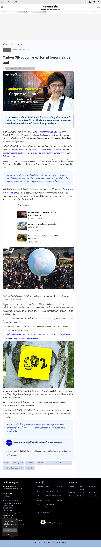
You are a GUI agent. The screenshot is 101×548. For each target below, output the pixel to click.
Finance (47, 486)
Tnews (82, 496)
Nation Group (82, 487)
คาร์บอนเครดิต (30, 463)
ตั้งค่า (10, 534)
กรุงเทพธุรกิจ (73, 492)
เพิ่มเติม (5, 526)
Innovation (20, 44)
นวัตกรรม (6, 463)
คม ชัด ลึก (92, 486)
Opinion (59, 500)
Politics (59, 495)
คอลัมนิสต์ (40, 463)
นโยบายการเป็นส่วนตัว (49, 505)
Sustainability (49, 491)
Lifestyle (39, 500)
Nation (82, 492)
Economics (40, 486)
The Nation (72, 486)
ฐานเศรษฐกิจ (93, 496)
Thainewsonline (74, 496)
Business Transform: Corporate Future (58, 463)
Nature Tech (30, 468)
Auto (58, 491)
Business (60, 486)
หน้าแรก (5, 44)
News (47, 500)
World (38, 495)
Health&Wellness (50, 495)
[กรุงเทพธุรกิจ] (50, 7)
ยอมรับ (10, 530)
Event (38, 504)
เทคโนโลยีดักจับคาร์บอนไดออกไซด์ (13, 468)
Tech (12, 44)
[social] (85, 2)
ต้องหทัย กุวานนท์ (17, 463)
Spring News (93, 492)
